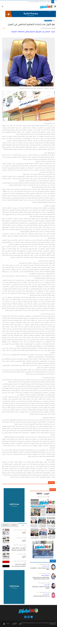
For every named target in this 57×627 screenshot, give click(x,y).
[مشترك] (4, 624)
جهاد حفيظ (46, 584)
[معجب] (4, 623)
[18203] (6, 556)
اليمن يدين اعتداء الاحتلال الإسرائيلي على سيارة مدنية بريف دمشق (18, 565)
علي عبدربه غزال (46, 566)
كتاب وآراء (53, 560)
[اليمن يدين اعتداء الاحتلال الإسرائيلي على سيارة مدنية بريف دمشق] (6, 564)
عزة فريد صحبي (46, 594)
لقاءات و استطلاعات (48, 20)
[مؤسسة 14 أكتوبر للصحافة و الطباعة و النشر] (46, 6)
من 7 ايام (14, 525)
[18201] (6, 532)
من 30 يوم (5, 525)
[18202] (6, 540)
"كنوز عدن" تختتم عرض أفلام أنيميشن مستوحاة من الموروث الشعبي (18, 549)
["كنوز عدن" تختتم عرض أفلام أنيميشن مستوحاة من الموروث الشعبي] (6, 548)
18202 (24, 541)
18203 (24, 557)
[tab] (22, 525)
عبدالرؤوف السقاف (45, 575)
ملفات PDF (52, 489)
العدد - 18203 (43, 494)
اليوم (23, 525)
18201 (24, 533)
